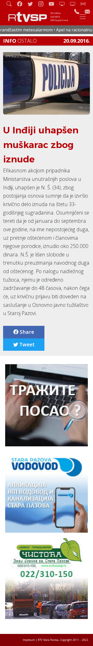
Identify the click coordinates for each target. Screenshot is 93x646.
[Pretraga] (11, 3)
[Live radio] (85, 3)
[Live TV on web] (74, 3)
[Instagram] (43, 3)
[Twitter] (32, 3)
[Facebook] (21, 3)
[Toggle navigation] (82, 17)
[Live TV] (64, 3)
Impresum (29, 640)
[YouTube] (53, 3)
